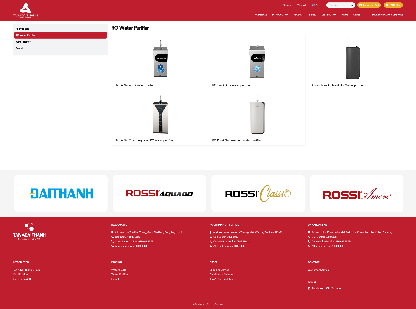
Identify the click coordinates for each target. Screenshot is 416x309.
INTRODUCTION (280, 14)
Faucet (19, 48)
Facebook (317, 288)
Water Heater (23, 41)
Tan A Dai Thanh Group (26, 269)
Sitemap (287, 5)
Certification (20, 274)
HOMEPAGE (261, 14)
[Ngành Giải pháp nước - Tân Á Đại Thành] (25, 11)
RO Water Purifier (25, 35)
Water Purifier (119, 274)
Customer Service (318, 269)
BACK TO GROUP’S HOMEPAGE (387, 14)
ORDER (356, 14)
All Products (22, 28)
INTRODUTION (21, 262)
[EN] (314, 5)
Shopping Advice (219, 269)
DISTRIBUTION (329, 14)
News (345, 14)
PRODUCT (299, 14)
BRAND (312, 14)
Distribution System (221, 274)
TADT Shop (395, 5)
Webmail (301, 5)
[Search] (352, 4)
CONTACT (313, 262)
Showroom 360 (371, 5)
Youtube (335, 288)
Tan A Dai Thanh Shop (222, 279)
